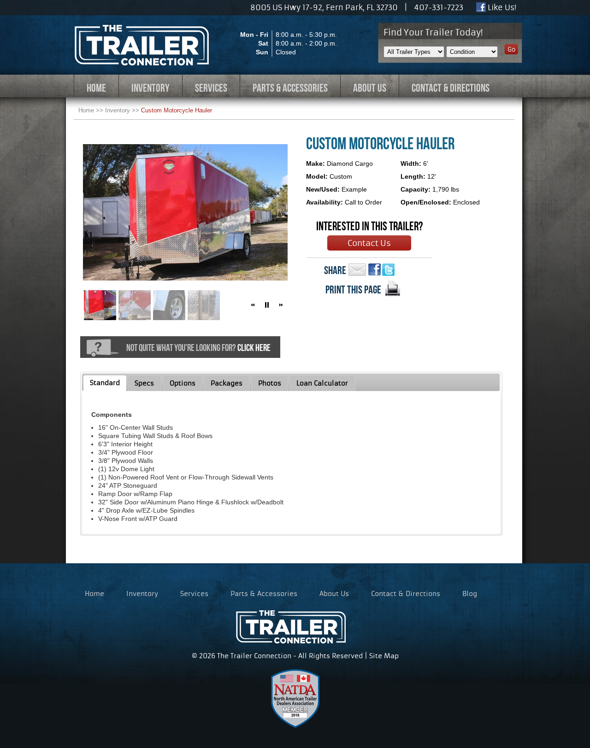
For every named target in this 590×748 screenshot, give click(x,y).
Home (86, 110)
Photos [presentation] (269, 383)
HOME (96, 88)
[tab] (105, 383)
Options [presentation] (182, 383)
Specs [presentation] (144, 383)
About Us (334, 594)
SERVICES (211, 88)
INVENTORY (150, 88)
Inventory (117, 110)
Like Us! (501, 7)
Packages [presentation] (226, 383)
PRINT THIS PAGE (353, 290)
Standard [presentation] (105, 383)
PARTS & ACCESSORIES (290, 88)
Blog (469, 594)
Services (194, 594)
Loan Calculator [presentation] (322, 383)
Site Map (384, 656)
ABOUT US (369, 88)
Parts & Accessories (263, 594)
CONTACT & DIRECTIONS (451, 88)
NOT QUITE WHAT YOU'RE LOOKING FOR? (198, 347)
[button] (253, 305)
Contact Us (369, 243)
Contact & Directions (405, 594)
